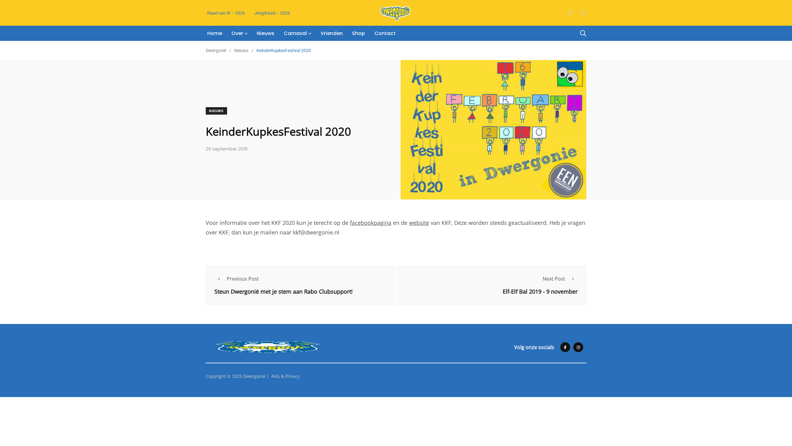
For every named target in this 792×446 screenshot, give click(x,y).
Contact (385, 33)
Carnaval (295, 33)
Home (214, 33)
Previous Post (243, 278)
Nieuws (265, 33)
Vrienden (332, 33)
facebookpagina (370, 222)
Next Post (554, 278)
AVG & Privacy (285, 376)
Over (237, 33)
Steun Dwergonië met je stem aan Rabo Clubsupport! (283, 291)
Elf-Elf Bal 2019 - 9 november (540, 291)
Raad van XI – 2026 (226, 13)
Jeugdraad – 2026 (272, 13)
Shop (358, 33)
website (419, 222)
